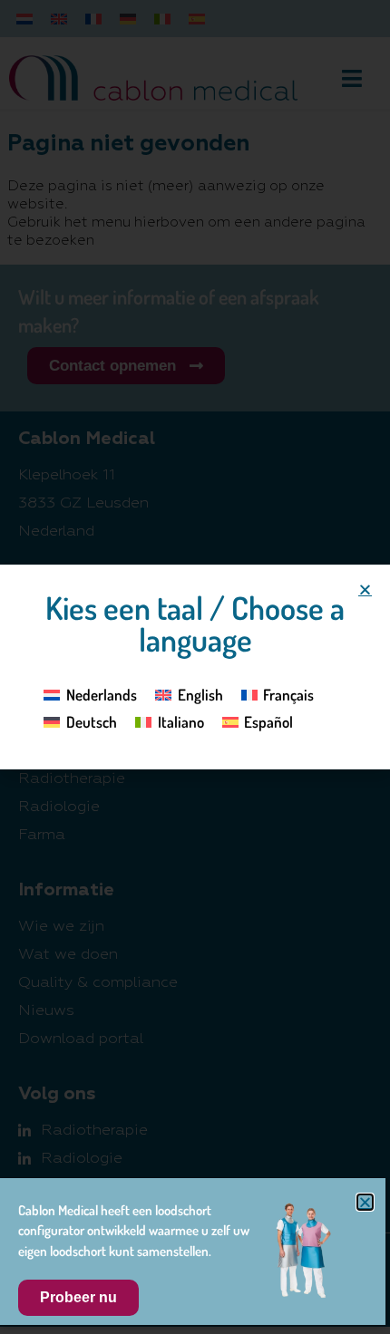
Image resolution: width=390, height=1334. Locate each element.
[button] (365, 589)
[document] (195, 667)
